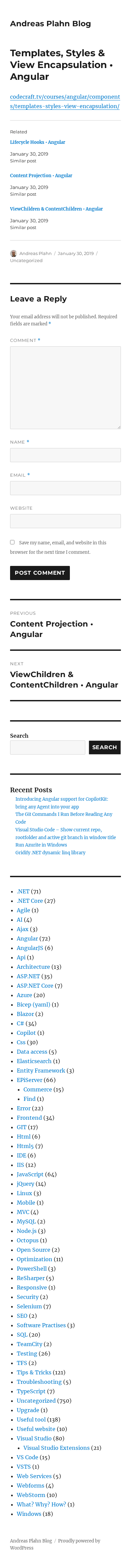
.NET (23, 891)
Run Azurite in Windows (41, 845)
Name (20, 442)
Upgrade (28, 1410)
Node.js (27, 1231)
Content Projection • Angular (41, 176)
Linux (24, 1193)
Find (30, 1098)
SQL (22, 1334)
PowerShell (32, 1268)
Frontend (29, 1117)
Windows (29, 1513)
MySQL (26, 1221)
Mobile (26, 1202)
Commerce (38, 1089)
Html (24, 1136)
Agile (23, 910)
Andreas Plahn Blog (50, 23)
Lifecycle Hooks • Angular (37, 142)
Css (21, 1042)
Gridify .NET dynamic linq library (50, 853)
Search (19, 735)
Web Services (34, 1476)
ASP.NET (28, 976)
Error (24, 1108)
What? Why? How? (41, 1504)
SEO (22, 1315)
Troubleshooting (39, 1381)
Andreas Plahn (35, 253)
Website (21, 508)
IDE (21, 1155)
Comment (25, 340)
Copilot (26, 1032)
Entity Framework (41, 1070)
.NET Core (30, 900)
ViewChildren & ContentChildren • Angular (56, 209)
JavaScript (30, 1174)
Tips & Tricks (34, 1372)
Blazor (25, 1014)
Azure (24, 995)
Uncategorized (26, 260)
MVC (23, 1212)
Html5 (25, 1146)
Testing (27, 1353)
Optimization (34, 1259)
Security (28, 1297)
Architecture (33, 966)
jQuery (25, 1183)
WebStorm (31, 1495)
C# (20, 1023)
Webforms (30, 1485)
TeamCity (29, 1344)
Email (20, 475)
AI (20, 919)
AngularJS (30, 948)
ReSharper (31, 1278)
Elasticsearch (34, 1061)
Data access (32, 1051)
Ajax (23, 929)
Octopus (28, 1240)
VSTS (24, 1466)
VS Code (27, 1457)
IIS (20, 1164)
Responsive (32, 1287)
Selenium (29, 1306)
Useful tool (31, 1419)
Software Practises (41, 1325)
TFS (22, 1363)
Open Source (33, 1249)
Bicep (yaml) (33, 1004)
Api (21, 957)
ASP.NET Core (35, 985)
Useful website (36, 1429)
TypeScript (31, 1391)
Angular (27, 938)
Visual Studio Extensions (57, 1447)
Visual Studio (34, 1438)
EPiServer (29, 1080)
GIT (22, 1127)
